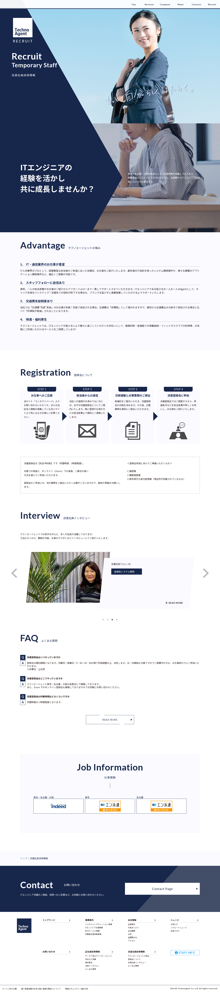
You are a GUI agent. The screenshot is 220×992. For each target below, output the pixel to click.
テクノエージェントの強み (138, 956)
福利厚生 (88, 962)
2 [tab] (107, 619)
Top (133, 4)
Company (165, 4)
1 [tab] (103, 619)
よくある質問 (90, 969)
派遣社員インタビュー (137, 962)
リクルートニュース (179, 927)
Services (149, 4)
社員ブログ (175, 930)
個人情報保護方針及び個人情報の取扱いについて (41, 988)
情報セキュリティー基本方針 (76, 988)
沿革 (130, 934)
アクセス (131, 940)
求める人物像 (90, 959)
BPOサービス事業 (92, 930)
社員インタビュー (92, 965)
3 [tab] (112, 619)
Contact (196, 4)
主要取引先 (132, 937)
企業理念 (131, 924)
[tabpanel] (110, 580)
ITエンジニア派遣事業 (94, 927)
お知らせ (174, 924)
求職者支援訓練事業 (93, 934)
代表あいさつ (133, 927)
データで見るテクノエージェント (98, 956)
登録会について (134, 959)
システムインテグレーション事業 (98, 924)
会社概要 (131, 930)
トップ (23, 858)
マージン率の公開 (9, 988)
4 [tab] (116, 619)
